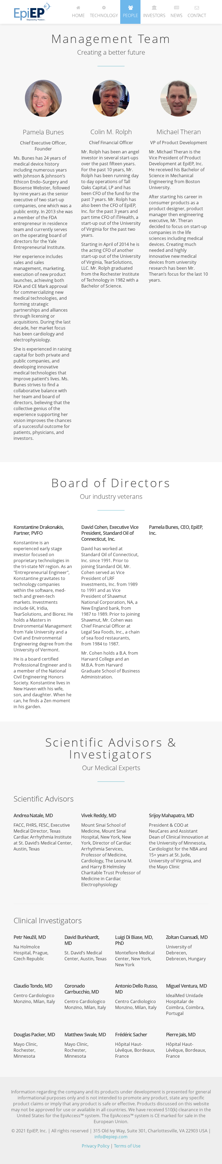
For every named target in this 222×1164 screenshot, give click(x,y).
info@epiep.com (111, 1137)
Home (78, 15)
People (130, 15)
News (176, 15)
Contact (197, 15)
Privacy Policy (95, 1146)
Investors (154, 15)
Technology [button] (104, 15)
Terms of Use (127, 1146)
